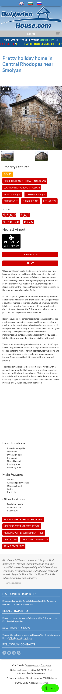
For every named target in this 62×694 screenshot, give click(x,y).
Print (30, 263)
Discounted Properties (35, 539)
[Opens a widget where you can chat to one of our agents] (50, 688)
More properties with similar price (24, 533)
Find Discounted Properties (20, 604)
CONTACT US (30, 254)
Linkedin (14, 653)
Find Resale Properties (12, 621)
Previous (3, 89)
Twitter (9, 653)
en (21, 3)
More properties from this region (23, 519)
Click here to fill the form (20, 638)
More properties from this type (22, 526)
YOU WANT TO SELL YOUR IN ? (31, 42)
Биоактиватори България (38, 665)
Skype (19, 653)
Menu (31, 33)
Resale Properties (14, 546)
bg (30, 3)
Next (8, 89)
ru (39, 3)
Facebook (4, 653)
